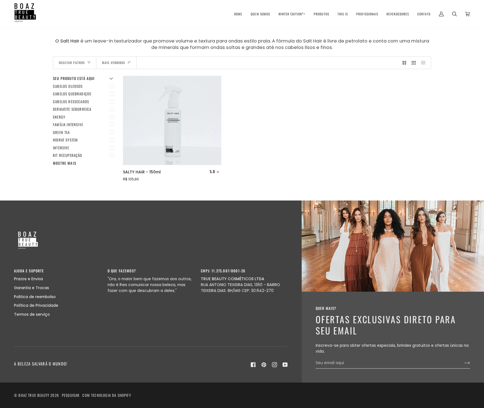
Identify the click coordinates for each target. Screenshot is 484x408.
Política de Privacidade (36, 305)
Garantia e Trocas (31, 288)
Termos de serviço (32, 314)
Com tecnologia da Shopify (106, 395)
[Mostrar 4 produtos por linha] (424, 63)
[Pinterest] (263, 364)
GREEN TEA (61, 132)
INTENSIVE (61, 147)
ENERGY (59, 117)
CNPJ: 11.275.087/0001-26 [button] (223, 270)
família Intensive (68, 124)
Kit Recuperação (67, 155)
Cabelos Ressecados (71, 101)
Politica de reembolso (35, 296)
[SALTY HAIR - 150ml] (172, 120)
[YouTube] (285, 364)
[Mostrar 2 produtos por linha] (404, 63)
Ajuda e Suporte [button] (29, 270)
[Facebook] (253, 364)
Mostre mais (64, 163)
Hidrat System (65, 140)
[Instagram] (274, 364)
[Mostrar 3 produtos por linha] (413, 63)
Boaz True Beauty (33, 395)
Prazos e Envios (28, 279)
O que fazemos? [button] (122, 270)
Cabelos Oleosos (68, 86)
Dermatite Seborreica (72, 109)
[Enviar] (462, 363)
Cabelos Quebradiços (72, 93)
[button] (260, 14)
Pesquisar (71, 395)
